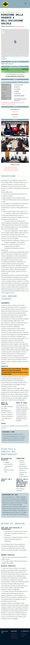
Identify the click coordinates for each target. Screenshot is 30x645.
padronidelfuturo (19, 26)
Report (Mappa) (14, 638)
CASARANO (15, 116)
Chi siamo (23, 633)
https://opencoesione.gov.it (11, 167)
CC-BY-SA (22, 55)
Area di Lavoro (14, 633)
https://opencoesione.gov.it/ (11, 168)
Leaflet (3, 55)
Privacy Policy (24, 634)
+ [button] (3, 31)
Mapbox (3, 57)
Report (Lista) (14, 636)
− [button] (3, 33)
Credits (22, 636)
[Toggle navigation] (25, 4)
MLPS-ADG (15, 111)
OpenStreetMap (12, 55)
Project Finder (14, 634)
